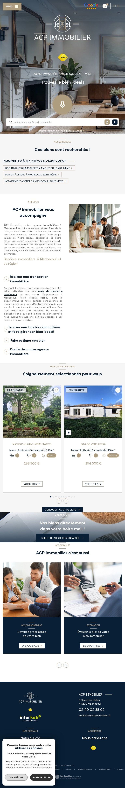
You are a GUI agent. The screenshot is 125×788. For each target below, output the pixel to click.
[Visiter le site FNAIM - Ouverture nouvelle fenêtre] (93, 748)
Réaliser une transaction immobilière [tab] (29, 279)
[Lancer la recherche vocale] (62, 104)
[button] (65, 501)
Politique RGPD (105, 769)
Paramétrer (16, 777)
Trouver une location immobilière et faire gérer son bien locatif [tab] (34, 329)
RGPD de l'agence (85, 769)
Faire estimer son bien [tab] (27, 340)
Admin (68, 769)
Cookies (121, 769)
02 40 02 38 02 (91, 709)
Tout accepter (41, 777)
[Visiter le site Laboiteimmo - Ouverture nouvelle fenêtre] (67, 777)
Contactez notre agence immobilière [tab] (29, 351)
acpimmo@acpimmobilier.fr (95, 715)
